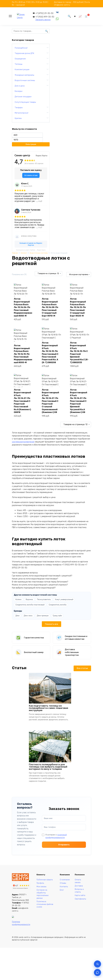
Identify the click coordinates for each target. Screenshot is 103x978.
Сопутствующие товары (25, 102)
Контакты (64, 887)
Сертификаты (80, 899)
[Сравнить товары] (80, 16)
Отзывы (63, 883)
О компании (65, 880)
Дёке (17, 616)
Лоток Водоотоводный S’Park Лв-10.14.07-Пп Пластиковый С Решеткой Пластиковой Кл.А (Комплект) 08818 (22, 401)
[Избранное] (75, 16)
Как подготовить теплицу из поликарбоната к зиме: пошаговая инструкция (48, 708)
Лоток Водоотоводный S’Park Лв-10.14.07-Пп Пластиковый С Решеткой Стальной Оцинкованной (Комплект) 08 (50, 401)
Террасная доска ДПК (24, 53)
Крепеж (18, 118)
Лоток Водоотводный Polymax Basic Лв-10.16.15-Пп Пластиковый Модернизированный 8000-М (23, 354)
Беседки (18, 91)
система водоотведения (23, 442)
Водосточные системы (39, 253)
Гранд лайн (57, 616)
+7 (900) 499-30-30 (44, 17)
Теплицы (18, 64)
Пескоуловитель (44, 599)
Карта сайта (80, 895)
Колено (18, 599)
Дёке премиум (42, 616)
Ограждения (20, 59)
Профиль (40, 883)
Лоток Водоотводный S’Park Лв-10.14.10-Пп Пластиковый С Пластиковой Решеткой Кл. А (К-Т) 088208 (50, 353)
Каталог (24, 253)
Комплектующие (22, 69)
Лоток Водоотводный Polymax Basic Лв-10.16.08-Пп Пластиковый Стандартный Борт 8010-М (50, 307)
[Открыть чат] (97, 972)
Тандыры (19, 107)
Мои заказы (41, 887)
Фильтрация (30, 144)
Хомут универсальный (64, 599)
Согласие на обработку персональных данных (42, 894)
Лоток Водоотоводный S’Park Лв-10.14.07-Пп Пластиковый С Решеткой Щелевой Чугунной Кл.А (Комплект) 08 (78, 401)
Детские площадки (23, 96)
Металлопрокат (21, 113)
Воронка (29, 599)
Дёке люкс (28, 616)
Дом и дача (19, 86)
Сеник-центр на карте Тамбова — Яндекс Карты (30, 250)
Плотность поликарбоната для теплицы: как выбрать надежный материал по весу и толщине (48, 766)
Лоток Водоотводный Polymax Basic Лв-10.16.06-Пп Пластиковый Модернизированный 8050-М (23, 307)
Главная (15, 253)
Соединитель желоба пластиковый (29, 605)
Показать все (51, 624)
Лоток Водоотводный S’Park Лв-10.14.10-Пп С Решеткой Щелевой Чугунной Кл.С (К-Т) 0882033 (79, 353)
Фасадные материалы (24, 75)
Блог (62, 890)
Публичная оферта (45, 880)
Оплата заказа (78, 881)
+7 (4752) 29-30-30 (44, 13)
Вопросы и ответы (79, 890)
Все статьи (82, 668)
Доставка (79, 886)
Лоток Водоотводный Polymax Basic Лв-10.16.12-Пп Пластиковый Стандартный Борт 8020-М (78, 307)
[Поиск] (97, 963)
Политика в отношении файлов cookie (45, 904)
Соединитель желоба (57, 605)
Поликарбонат (21, 48)
